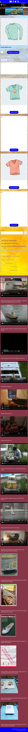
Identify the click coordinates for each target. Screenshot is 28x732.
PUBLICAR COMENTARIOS (10, 240)
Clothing (4, 16)
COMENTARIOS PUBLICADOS (10, 243)
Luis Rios (3, 259)
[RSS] (18, 1)
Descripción (4, 60)
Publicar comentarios (16, 256)
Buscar (2, 230)
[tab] (4, 60)
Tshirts (7, 16)
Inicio (1, 16)
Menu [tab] (6, 5)
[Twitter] (15, 1)
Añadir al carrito (13, 52)
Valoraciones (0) (10, 60)
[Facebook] (13, 1)
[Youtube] (10, 1)
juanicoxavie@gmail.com (6, 256)
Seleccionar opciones (14, 187)
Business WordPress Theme (7, 729)
